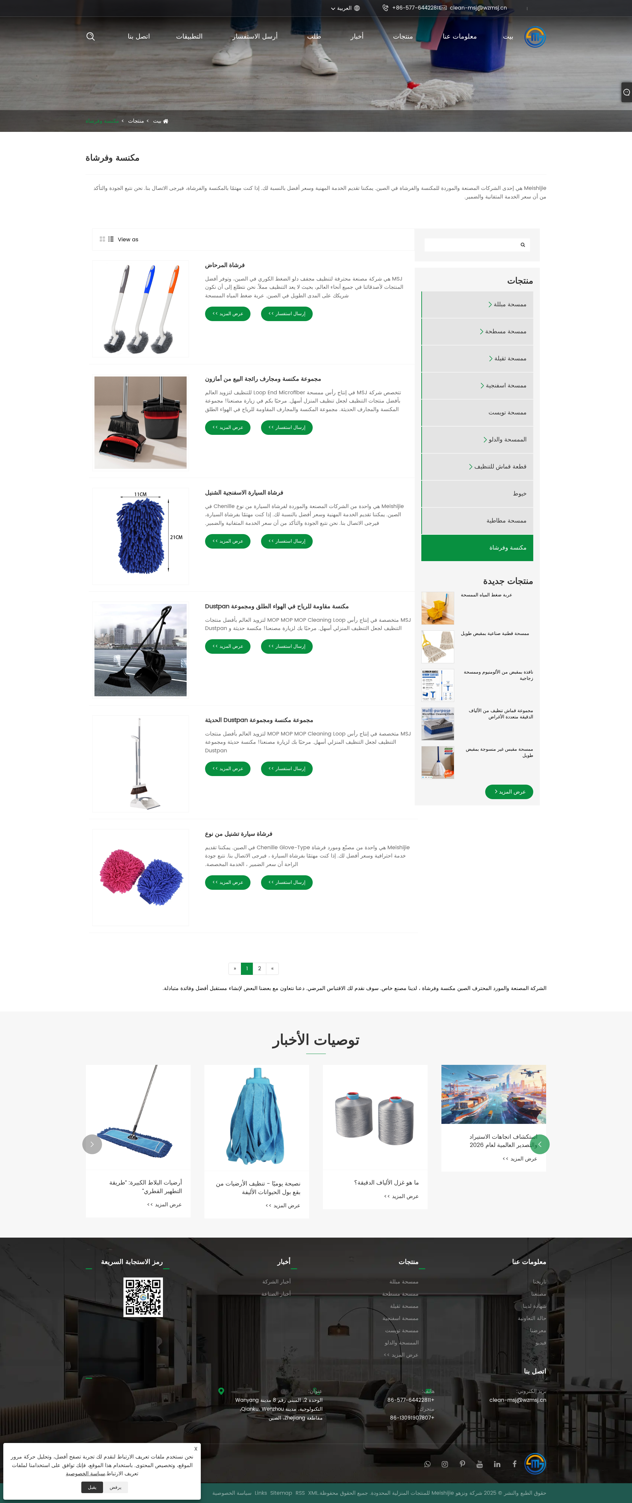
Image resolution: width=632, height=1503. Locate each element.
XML (313, 1493)
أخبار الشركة (276, 1282)
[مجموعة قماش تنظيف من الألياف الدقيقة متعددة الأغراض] (438, 724)
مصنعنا (538, 1294)
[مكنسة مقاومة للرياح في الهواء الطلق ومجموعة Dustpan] (140, 650)
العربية (344, 8)
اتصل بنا (139, 36)
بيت (508, 36)
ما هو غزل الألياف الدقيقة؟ (386, 1183)
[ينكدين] (497, 1463)
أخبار (357, 36)
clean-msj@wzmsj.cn (473, 8)
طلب (314, 36)
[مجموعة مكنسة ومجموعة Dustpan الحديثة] (140, 763)
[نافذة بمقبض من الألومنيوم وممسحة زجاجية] (438, 685)
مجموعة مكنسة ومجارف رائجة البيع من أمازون (263, 379)
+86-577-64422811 (411, 8)
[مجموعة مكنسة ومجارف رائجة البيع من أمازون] (140, 422)
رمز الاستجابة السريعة (132, 1262)
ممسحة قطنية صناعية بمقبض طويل (495, 633)
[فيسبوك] (514, 1463)
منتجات (403, 36)
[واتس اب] (427, 1463)
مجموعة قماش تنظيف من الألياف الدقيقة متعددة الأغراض (501, 713)
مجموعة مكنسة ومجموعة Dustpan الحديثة (259, 720)
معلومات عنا (460, 36)
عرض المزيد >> (227, 313)
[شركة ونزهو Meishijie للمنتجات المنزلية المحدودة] (534, 36)
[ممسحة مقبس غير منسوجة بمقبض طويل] (438, 762)
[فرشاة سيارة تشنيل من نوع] (140, 877)
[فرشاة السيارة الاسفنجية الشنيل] (140, 536)
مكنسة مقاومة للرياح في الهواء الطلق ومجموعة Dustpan (277, 606)
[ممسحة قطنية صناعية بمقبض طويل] (438, 646)
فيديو (541, 1342)
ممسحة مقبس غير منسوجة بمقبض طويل (499, 752)
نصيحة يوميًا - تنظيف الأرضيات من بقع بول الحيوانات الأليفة (258, 1188)
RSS (300, 1493)
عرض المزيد (511, 792)
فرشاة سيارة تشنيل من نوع (239, 834)
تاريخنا (539, 1282)
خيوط (520, 494)
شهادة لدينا (534, 1306)
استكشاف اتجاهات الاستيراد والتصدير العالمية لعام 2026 (503, 1141)
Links (261, 1493)
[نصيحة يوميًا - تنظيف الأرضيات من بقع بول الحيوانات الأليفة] (256, 1118)
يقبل (92, 1487)
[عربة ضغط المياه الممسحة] (438, 608)
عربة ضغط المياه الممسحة (486, 595)
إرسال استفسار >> (286, 313)
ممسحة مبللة (510, 305)
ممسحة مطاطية (507, 521)
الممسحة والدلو (508, 440)
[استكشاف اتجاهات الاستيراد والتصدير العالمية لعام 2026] (493, 1094)
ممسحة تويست (507, 413)
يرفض (115, 1487)
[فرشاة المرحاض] (140, 308)
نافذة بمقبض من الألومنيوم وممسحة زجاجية (498, 675)
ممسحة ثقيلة (510, 359)
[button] (540, 1144)
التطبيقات (189, 36)
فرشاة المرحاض (225, 265)
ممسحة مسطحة (506, 332)
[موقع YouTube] (479, 1463)
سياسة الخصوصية (231, 1493)
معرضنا (538, 1330)
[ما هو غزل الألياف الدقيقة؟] (375, 1117)
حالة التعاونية (532, 1318)
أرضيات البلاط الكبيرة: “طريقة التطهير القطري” (145, 1187)
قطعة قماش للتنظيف (500, 467)
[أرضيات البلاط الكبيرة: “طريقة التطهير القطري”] (138, 1117)
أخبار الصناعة (276, 1294)
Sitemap (281, 1493)
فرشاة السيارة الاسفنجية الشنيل (244, 492)
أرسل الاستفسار (255, 36)
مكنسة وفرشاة (102, 121)
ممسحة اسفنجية (506, 386)
